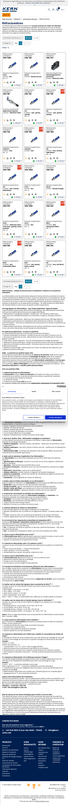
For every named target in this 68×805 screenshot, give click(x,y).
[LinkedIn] (39, 785)
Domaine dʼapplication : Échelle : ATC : (33, 187)
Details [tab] (34, 391)
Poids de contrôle (8, 761)
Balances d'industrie (9, 752)
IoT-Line (5, 748)
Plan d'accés (42, 756)
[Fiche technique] (10, 82)
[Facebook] (29, 785)
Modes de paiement (56, 749)
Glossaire (41, 765)
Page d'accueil (7, 19)
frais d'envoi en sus (42, 801)
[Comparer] (7, 82)
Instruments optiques (30, 19)
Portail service (29, 756)
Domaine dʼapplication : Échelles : (12, 111)
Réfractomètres (44, 19)
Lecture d (7, 673)
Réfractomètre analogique (8, 56)
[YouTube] (34, 785)
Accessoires (6, 773)
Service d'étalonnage (28, 751)
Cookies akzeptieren (55, 417)
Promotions (6, 776)
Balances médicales (9, 754)
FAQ (25, 761)
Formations (42, 761)
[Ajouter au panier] (4, 82)
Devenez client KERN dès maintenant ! (38, 3)
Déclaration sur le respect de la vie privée (57, 789)
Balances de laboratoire (10, 750)
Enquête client (43, 767)
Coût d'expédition (59, 756)
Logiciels (5, 771)
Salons (26, 748)
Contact (40, 750)
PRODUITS (17, 19)
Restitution (56, 762)
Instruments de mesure (10, 763)
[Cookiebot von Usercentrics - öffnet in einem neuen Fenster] (58, 386)
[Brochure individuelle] (14, 82)
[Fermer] (34, 5)
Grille (30, 38)
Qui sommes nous (44, 748)
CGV (64, 786)
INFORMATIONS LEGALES (58, 785)
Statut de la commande (57, 759)
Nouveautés (6, 745)
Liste (37, 38)
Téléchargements (29, 758)
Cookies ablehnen (33, 417)
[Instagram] (34, 788)
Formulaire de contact (43, 753)
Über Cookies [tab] (56, 391)
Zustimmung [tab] (12, 391)
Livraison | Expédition (56, 753)
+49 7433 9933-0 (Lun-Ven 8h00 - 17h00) (23, 730)
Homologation (28, 754)
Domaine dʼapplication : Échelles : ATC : (33, 112)
